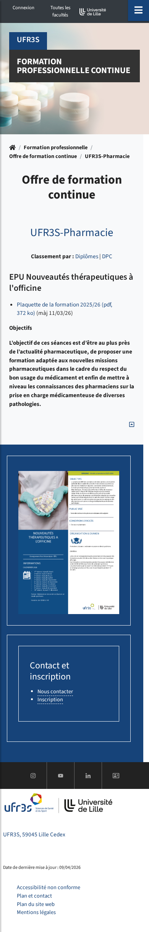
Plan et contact (34, 896)
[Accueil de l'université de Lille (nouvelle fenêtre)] (92, 11)
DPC (107, 256)
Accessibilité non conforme (48, 887)
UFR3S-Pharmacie (107, 156)
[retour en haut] (131, 424)
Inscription (50, 700)
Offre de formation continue (43, 156)
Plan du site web (36, 904)
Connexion (23, 7)
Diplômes (86, 256)
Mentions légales (36, 912)
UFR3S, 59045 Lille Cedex (34, 834)
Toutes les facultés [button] (60, 11)
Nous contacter (55, 692)
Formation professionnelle (55, 147)
